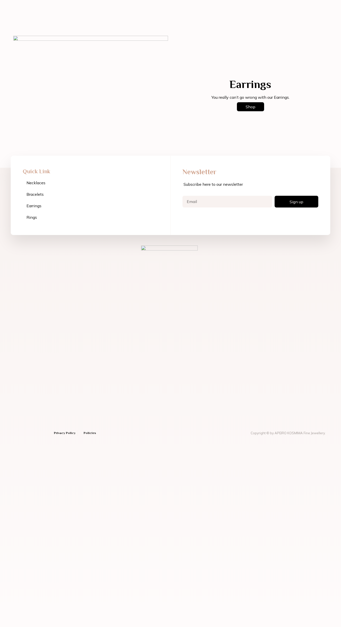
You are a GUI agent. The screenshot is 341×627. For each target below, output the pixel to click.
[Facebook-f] (16, 433)
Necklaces (35, 182)
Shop (250, 106)
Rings (31, 217)
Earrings (33, 205)
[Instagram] (25, 433)
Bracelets (35, 194)
